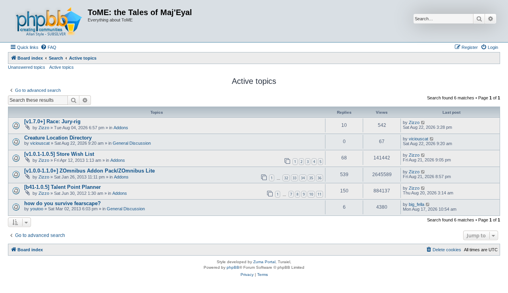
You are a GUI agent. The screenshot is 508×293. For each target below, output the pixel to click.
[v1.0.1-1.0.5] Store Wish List (59, 154)
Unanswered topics (26, 67)
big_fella (416, 204)
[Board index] (49, 21)
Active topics (61, 67)
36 (319, 177)
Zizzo (43, 127)
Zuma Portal (264, 262)
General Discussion (132, 143)
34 (303, 177)
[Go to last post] (423, 122)
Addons (121, 127)
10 (311, 194)
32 (286, 177)
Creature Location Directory (58, 138)
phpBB (233, 267)
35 (311, 177)
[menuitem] (48, 47)
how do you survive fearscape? (62, 203)
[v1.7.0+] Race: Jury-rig (52, 121)
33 (294, 177)
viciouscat (40, 143)
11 (319, 194)
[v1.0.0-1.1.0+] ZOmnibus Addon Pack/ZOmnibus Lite (89, 171)
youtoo (36, 208)
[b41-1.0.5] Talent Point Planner (62, 187)
